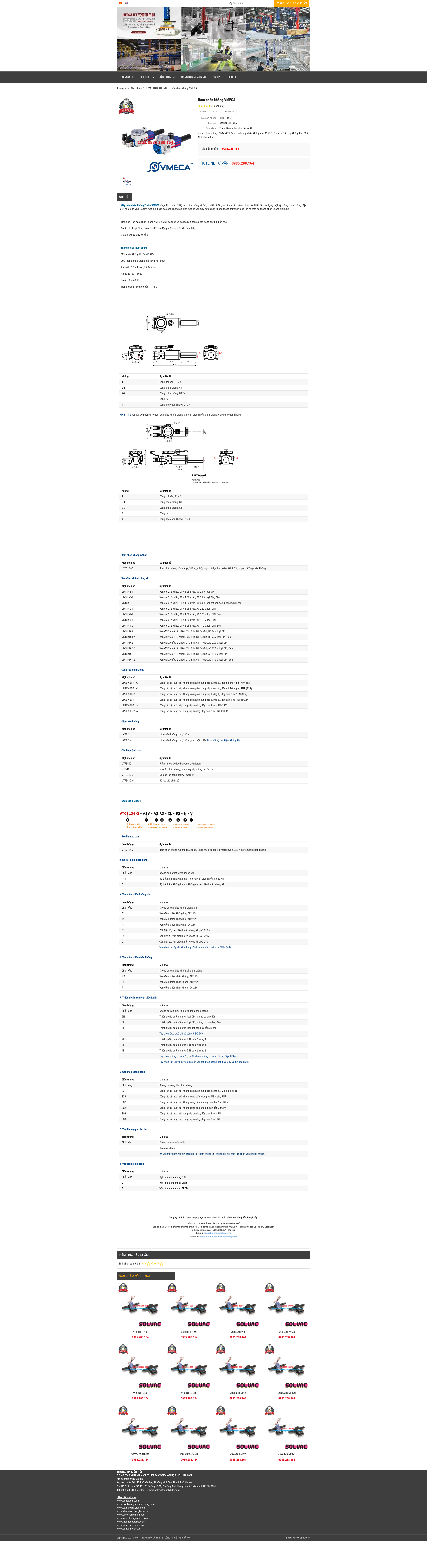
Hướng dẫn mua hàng (193, 77)
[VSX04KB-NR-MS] (286, 1388)
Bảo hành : (211, 128)
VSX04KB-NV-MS (189, 1454)
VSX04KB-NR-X (238, 1393)
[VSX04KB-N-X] (140, 1327)
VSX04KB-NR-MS (287, 1393)
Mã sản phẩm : (209, 118)
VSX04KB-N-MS (189, 1332)
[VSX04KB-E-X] (140, 1388)
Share (204, 111)
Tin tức (216, 77)
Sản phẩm (165, 77)
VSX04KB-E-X (140, 1393)
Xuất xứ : (212, 123)
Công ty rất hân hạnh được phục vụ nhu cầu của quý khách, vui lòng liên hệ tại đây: (213, 1217)
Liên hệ (232, 77)
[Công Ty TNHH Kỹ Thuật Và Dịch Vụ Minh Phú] (213, 70)
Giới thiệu (145, 77)
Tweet (217, 111)
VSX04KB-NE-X (238, 1454)
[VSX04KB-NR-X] (238, 1388)
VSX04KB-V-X (238, 1332)
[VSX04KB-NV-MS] (189, 1450)
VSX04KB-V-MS (287, 1332)
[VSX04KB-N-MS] (189, 1327)
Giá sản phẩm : (210, 148)
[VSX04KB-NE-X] (238, 1450)
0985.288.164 (243, 163)
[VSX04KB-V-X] (238, 1327)
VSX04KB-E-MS (189, 1393)
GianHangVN (304, 1537)
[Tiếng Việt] (120, 3)
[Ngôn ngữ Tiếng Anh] (126, 3)
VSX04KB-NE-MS (287, 1454)
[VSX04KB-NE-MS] (286, 1450)
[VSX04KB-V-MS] (286, 1327)
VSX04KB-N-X (140, 1332)
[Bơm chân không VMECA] (155, 135)
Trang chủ (126, 77)
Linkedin (231, 111)
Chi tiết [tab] (124, 197)
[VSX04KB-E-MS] (189, 1388)
